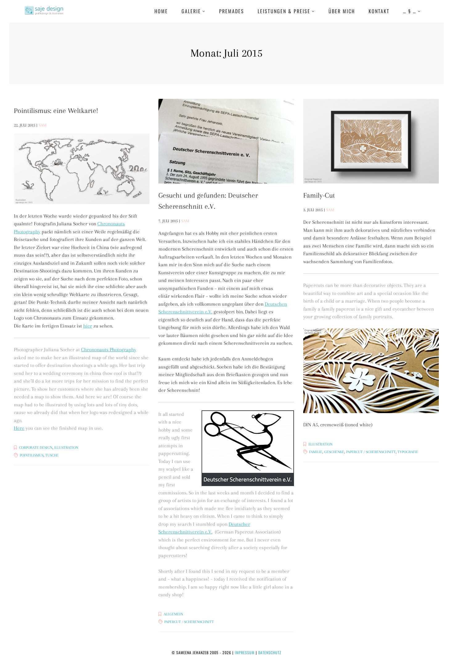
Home (161, 11)
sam (43, 125)
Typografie (408, 452)
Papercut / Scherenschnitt (189, 622)
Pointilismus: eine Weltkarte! (56, 111)
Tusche (52, 455)
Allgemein (173, 614)
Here (19, 428)
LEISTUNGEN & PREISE (284, 11)
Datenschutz (269, 652)
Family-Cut (319, 195)
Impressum (245, 652)
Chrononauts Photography (108, 349)
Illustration (66, 447)
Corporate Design (35, 447)
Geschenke (334, 452)
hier (87, 326)
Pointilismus (31, 455)
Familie (315, 452)
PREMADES (231, 11)
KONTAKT (379, 11)
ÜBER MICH (342, 11)
